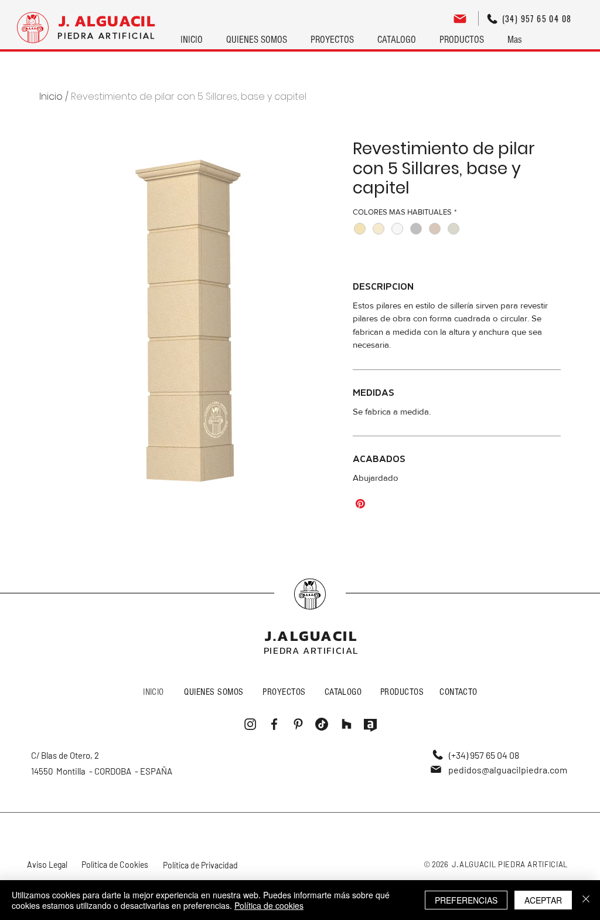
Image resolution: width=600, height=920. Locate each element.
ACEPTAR (543, 900)
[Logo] (33, 27)
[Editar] (460, 18)
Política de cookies (269, 905)
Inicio (51, 96)
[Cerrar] (586, 900)
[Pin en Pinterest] (360, 504)
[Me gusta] (310, 594)
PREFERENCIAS (466, 900)
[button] (332, 35)
